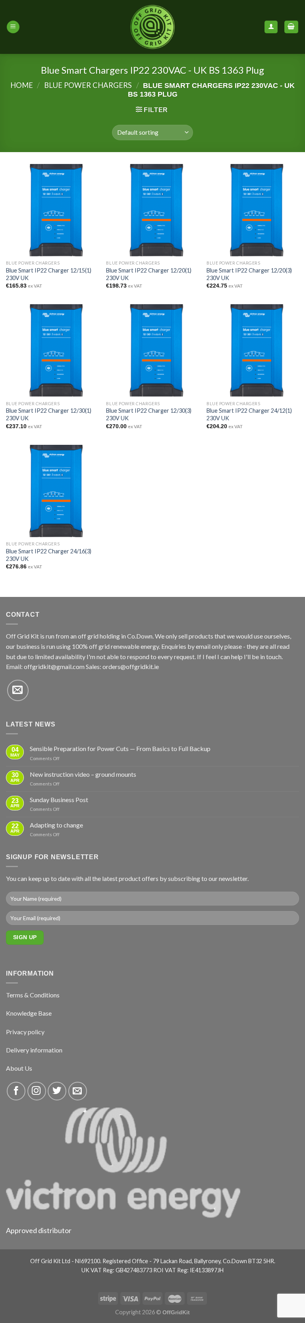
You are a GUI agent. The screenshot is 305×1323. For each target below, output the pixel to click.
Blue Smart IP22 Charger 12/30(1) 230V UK (48, 414)
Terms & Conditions (33, 995)
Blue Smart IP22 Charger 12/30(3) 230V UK (148, 414)
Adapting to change (56, 825)
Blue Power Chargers (88, 85)
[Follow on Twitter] (57, 1091)
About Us (19, 1068)
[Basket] (291, 27)
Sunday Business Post (59, 799)
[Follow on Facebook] (16, 1091)
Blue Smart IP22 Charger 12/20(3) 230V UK (249, 274)
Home (21, 85)
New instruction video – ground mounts (83, 774)
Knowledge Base (29, 1013)
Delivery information (34, 1050)
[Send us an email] (18, 690)
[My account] (271, 27)
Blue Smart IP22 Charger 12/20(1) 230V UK (148, 274)
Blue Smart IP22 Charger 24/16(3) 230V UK (48, 555)
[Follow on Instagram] (36, 1091)
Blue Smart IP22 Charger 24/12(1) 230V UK (249, 414)
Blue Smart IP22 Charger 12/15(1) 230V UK (48, 274)
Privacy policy (25, 1031)
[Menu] (13, 27)
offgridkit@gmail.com (54, 666)
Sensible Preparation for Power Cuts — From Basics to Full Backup (120, 748)
